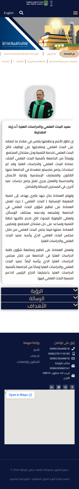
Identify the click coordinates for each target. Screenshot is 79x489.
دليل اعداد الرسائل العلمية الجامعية (21, 54)
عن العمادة (69, 54)
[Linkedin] (58, 387)
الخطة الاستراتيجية (36, 61)
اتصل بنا (6, 61)
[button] (75, 12)
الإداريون (51, 54)
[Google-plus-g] (51, 387)
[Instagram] (65, 387)
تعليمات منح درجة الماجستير (63, 61)
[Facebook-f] (72, 387)
